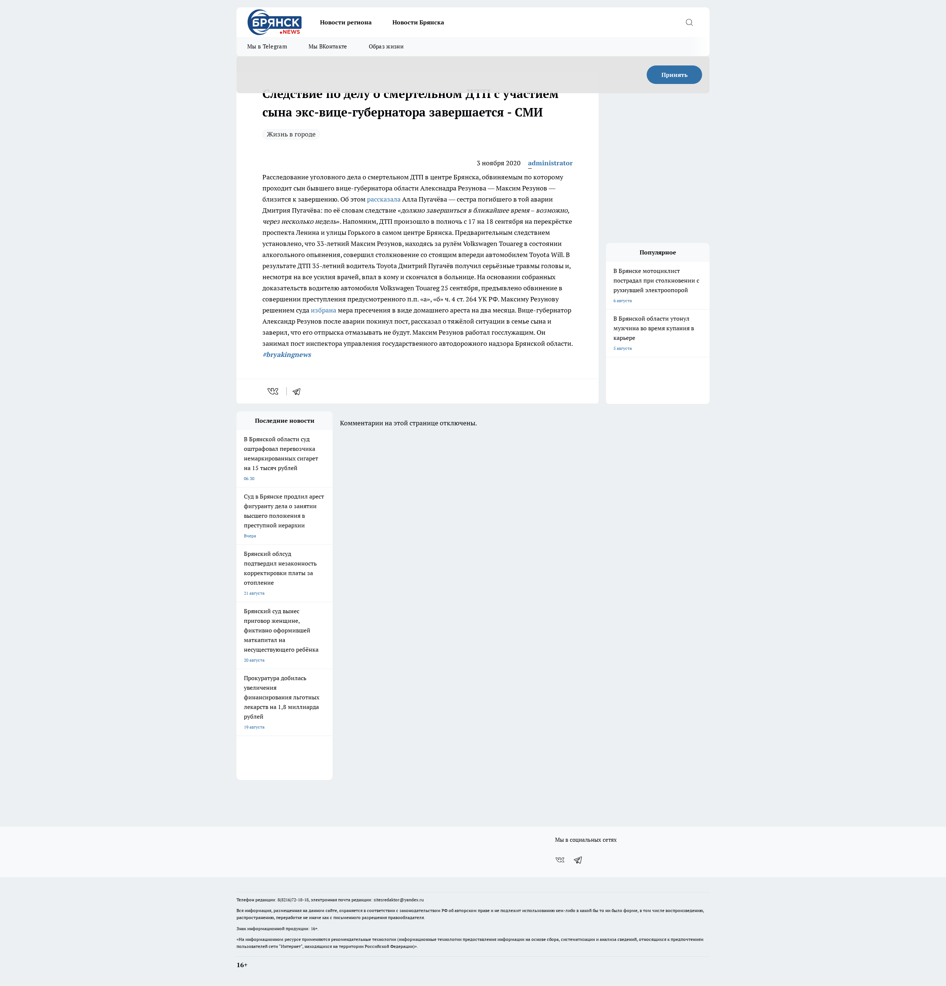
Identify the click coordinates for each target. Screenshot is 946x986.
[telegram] (299, 391)
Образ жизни (386, 46)
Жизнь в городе (291, 134)
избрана (323, 310)
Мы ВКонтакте (328, 46)
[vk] (273, 391)
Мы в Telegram (267, 46)
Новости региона (346, 22)
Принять (674, 74)
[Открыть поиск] (689, 22)
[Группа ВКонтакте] (560, 859)
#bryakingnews (286, 354)
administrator (550, 163)
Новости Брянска (418, 22)
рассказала (384, 199)
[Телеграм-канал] (578, 859)
